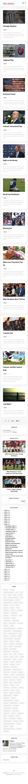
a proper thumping (8, 600)
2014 (5, 574)
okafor (5, 679)
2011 (5, 580)
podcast (12, 685)
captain (13, 610)
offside (22, 677)
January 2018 (9, 567)
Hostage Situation (9, 26)
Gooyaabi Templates (17, 774)
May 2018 (8, 560)
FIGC (21, 592)
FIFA (17, 592)
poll (17, 685)
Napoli (9, 594)
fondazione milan (8, 638)
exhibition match (13, 633)
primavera (6, 690)
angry (20, 602)
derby (11, 625)
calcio (17, 607)
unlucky (19, 723)
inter (10, 654)
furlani (11, 641)
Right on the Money (10, 160)
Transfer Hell (8, 333)
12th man (6, 589)
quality (5, 692)
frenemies (17, 638)
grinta (10, 646)
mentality (18, 661)
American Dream (9, 94)
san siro (22, 703)
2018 (5, 524)
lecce (21, 656)
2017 (5, 569)
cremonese (12, 623)
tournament (12, 718)
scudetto (16, 705)
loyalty (14, 659)
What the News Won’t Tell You (14, 299)
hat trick (6, 649)
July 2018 (8, 535)
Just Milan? (7, 404)
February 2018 (10, 565)
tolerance (11, 715)
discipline (20, 628)
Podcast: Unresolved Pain (12, 126)
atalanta (6, 605)
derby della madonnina (9, 628)
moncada (6, 674)
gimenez (11, 643)
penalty (5, 682)
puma (18, 690)
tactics (13, 713)
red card (18, 692)
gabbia (17, 641)
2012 (5, 578)
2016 (5, 571)
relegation (6, 697)
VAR (22, 597)
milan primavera (17, 669)
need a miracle (7, 677)
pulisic (12, 690)
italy (15, 654)
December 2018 (10, 526)
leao (16, 656)
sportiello (14, 708)
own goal (12, 679)
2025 (5, 512)
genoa (5, 643)
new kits (16, 677)
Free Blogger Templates (20, 772)
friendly (6, 641)
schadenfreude (7, 705)
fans (20, 633)
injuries (5, 654)
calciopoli (6, 610)
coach (13, 618)
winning (19, 728)
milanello (14, 672)
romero (6, 703)
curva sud (20, 623)
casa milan (6, 612)
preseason (14, 687)
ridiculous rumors (8, 700)
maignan (6, 661)
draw (5, 633)
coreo (5, 623)
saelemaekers (13, 703)
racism (11, 692)
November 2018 (10, 527)
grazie (5, 646)
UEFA (5, 597)
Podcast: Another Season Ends (14, 556)
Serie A (20, 594)
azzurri (11, 605)
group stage (18, 646)
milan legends (7, 669)
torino (5, 718)
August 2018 (9, 533)
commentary (7, 620)
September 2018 (10, 531)
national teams (20, 674)
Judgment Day (8, 60)
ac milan (18, 600)
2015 (5, 573)
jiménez (21, 654)
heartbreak (13, 649)
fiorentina (12, 636)
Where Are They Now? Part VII (14, 550)
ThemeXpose (11, 772)
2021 (5, 519)
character (6, 615)
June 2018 (8, 536)
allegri (15, 602)
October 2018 (10, 529)
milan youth (6, 672)
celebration (14, 612)
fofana (19, 636)
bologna (6, 607)
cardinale (19, 610)
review (13, 697)
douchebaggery (17, 631)
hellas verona (7, 651)
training (19, 718)
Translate (14, 432)
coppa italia (15, 620)
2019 (5, 522)
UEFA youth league (13, 597)
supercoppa (15, 710)
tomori (17, 715)
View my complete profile (9, 751)
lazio (11, 656)
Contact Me (6, 760)
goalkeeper (19, 643)
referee (16, 695)
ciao (20, 615)
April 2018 (8, 561)
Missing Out (7, 228)
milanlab (21, 672)
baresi (17, 605)
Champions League (8, 592)
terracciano (20, 713)
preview (21, 687)
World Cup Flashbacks (11, 194)
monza (12, 674)
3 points (12, 589)
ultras (21, 721)
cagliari (12, 607)
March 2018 (9, 563)
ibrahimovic (15, 651)
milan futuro (14, 667)
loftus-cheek (7, 659)
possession (6, 687)
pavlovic (19, 679)
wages (11, 726)
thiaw (5, 715)
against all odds (7, 602)
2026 (5, 510)
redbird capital (7, 695)
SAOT (14, 594)
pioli (11, 682)
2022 (5, 517)
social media (7, 708)
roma (16, 700)
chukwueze (14, 615)
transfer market (7, 721)
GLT (4, 594)
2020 (5, 521)
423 (12, 421)
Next (17, 421)
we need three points (9, 728)
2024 (5, 514)
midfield (12, 664)
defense (6, 625)
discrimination (7, 631)
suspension (6, 713)
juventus (6, 656)
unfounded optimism (9, 723)
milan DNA (6, 667)
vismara (5, 726)
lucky (20, 659)
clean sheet (7, 618)
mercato (6, 664)
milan (18, 664)
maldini (12, 661)
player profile (17, 682)
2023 (5, 515)
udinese (16, 721)
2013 (5, 576)
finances (6, 636)
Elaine (12, 741)
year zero (6, 731)
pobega (6, 685)
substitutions (7, 710)
